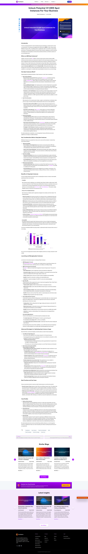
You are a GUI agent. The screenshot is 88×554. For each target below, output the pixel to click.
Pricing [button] (42, 1)
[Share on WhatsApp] (19, 27)
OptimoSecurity (37, 545)
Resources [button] (46, 1)
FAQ (54, 538)
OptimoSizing (37, 543)
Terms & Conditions (66, 538)
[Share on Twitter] (19, 21)
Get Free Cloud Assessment (82, 497)
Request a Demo (66, 485)
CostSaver (37, 538)
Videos (55, 540)
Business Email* (62, 27)
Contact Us (69, 1)
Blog (45, 536)
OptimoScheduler (38, 547)
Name (60, 24)
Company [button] (53, 1)
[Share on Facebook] (19, 29)
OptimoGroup (37, 540)
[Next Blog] (73, 460)
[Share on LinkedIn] (19, 19)
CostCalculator (37, 536)
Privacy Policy (65, 536)
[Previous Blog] (15, 460)
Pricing (55, 536)
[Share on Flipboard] (19, 25)
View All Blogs (43, 476)
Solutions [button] (36, 1)
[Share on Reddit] (19, 23)
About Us (46, 538)
